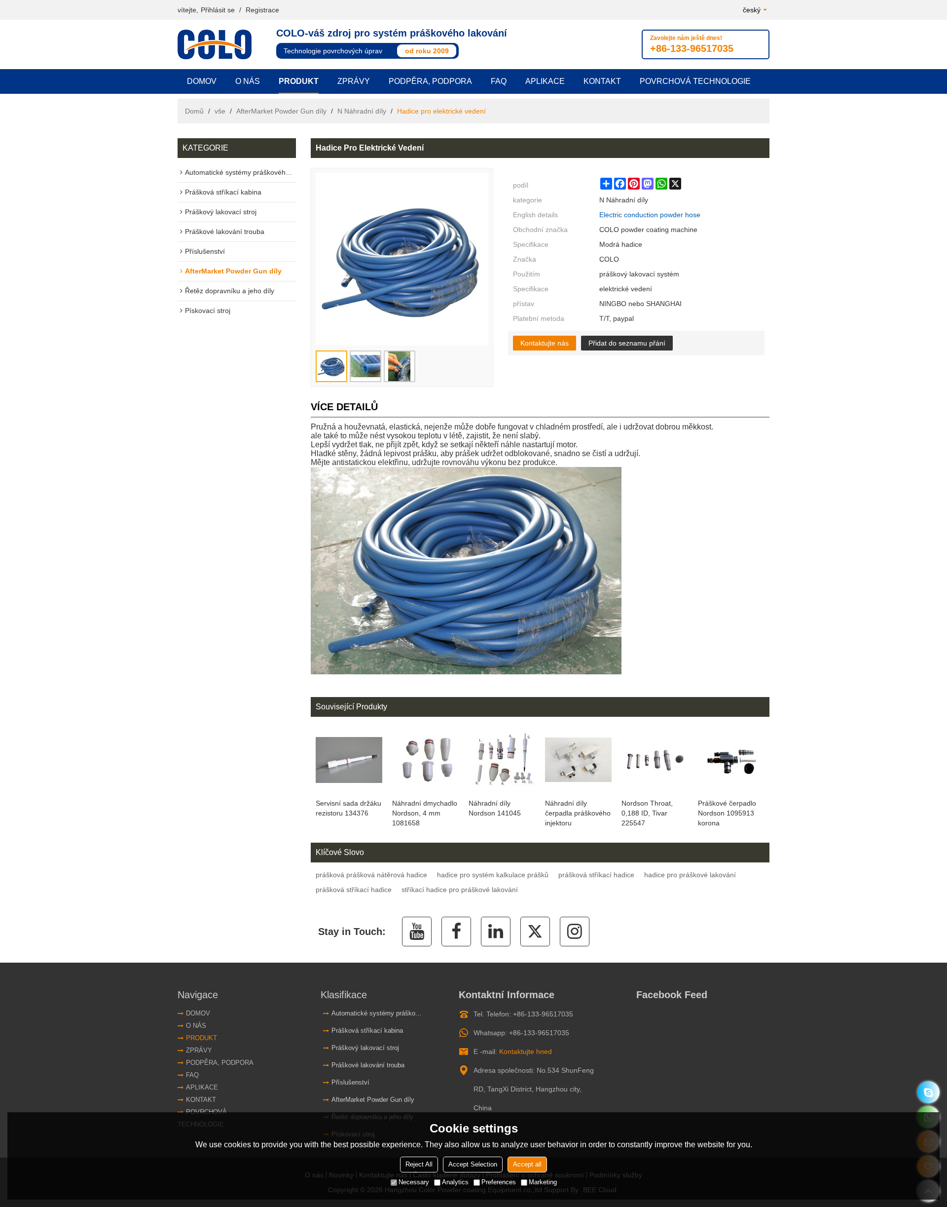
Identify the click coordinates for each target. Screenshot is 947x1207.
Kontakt (602, 81)
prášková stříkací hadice (596, 875)
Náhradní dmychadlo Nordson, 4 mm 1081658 (424, 813)
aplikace (545, 81)
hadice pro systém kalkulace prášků (492, 875)
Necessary (414, 1182)
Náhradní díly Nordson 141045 (495, 808)
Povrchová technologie (695, 81)
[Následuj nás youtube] (417, 931)
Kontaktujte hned (525, 1051)
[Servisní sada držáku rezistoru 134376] (349, 760)
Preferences (498, 1182)
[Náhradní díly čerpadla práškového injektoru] (578, 760)
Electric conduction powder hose (649, 215)
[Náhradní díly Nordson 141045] (502, 760)
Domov (202, 81)
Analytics (455, 1182)
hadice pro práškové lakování (690, 875)
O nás (247, 81)
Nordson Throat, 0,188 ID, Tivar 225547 (647, 813)
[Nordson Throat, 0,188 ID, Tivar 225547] (654, 760)
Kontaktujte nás (544, 343)
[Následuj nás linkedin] (495, 931)
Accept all (527, 1164)
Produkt (299, 81)
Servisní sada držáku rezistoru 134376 (348, 808)
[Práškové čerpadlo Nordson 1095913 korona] (731, 760)
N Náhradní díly (361, 111)
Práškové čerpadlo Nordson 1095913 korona (727, 813)
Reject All (419, 1164)
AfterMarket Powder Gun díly (281, 111)
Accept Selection (472, 1164)
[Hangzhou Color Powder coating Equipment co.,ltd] (217, 44)
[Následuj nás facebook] (456, 931)
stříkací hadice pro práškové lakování (459, 890)
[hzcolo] (928, 1092)
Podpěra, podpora (430, 81)
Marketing (543, 1182)
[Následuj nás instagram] (574, 931)
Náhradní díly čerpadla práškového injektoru (578, 813)
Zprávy (353, 81)
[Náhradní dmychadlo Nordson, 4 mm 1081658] (425, 760)
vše (220, 111)
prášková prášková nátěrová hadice (371, 875)
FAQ (499, 81)
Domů (194, 111)
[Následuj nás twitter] (535, 931)
